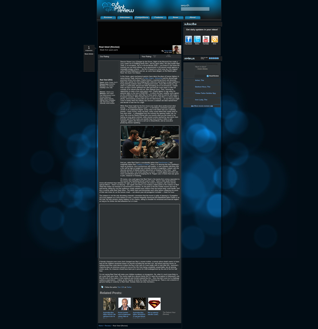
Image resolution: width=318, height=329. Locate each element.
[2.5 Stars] (213, 58)
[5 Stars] (218, 58)
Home (101, 326)
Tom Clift (168, 51)
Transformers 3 (163, 163)
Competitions (142, 17)
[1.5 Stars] (211, 58)
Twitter (129, 287)
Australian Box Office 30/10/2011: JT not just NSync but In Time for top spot (139, 316)
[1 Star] (210, 58)
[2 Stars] (212, 58)
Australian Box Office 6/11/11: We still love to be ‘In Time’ (109, 315)
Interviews (125, 17)
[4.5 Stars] (217, 58)
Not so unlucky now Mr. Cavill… (153, 313)
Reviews (108, 17)
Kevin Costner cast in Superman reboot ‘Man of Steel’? (124, 315)
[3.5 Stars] (215, 58)
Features (159, 17)
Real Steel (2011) (106, 80)
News (175, 17)
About (193, 17)
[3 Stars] (214, 58)
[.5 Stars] (209, 58)
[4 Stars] (216, 58)
